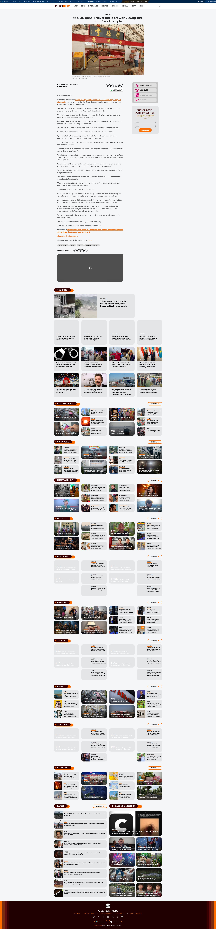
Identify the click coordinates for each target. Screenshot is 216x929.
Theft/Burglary (63, 245)
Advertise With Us (90, 913)
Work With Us (121, 913)
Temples (80, 245)
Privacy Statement (106, 913)
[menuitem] (76, 6)
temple (72, 245)
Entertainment (93, 6)
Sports (133, 6)
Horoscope (115, 6)
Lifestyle (105, 6)
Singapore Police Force (92, 245)
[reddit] (118, 85)
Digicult (125, 6)
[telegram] (113, 85)
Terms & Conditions (136, 913)
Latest (76, 6)
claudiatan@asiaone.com (67, 236)
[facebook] (107, 85)
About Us (77, 913)
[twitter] (110, 85)
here (90, 240)
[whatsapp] (116, 85)
